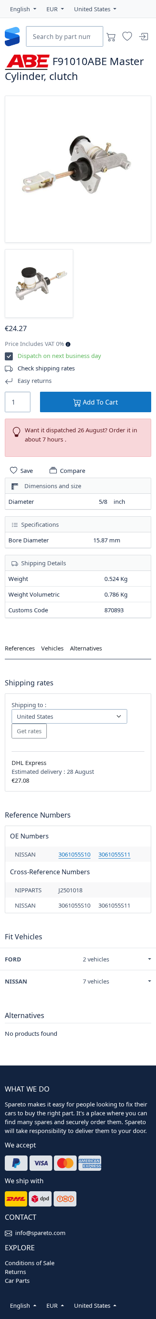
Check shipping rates (46, 368)
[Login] (143, 36)
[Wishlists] (127, 36)
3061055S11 (114, 854)
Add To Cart (99, 402)
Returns (15, 1272)
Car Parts (17, 1280)
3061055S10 (74, 854)
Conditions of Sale (29, 1263)
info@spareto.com (40, 1233)
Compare (72, 470)
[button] (23, 9)
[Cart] (111, 36)
